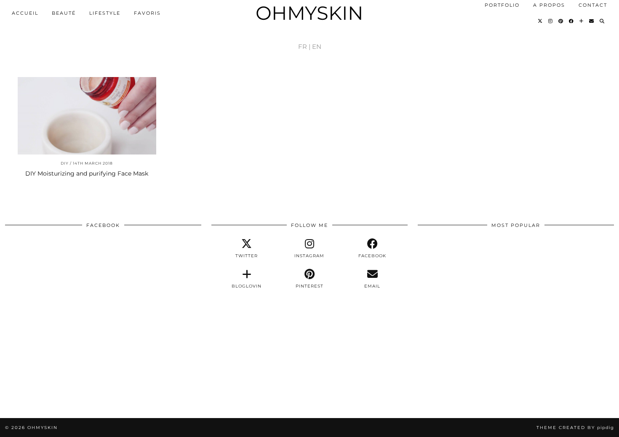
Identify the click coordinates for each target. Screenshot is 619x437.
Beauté (64, 13)
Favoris (147, 13)
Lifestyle (104, 13)
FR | (304, 47)
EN (316, 47)
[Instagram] (550, 21)
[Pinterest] (561, 21)
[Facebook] (571, 21)
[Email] (592, 21)
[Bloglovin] (581, 21)
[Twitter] (540, 21)
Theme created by (575, 427)
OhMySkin (309, 12)
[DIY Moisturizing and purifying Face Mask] (87, 116)
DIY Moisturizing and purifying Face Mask (86, 173)
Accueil (25, 13)
